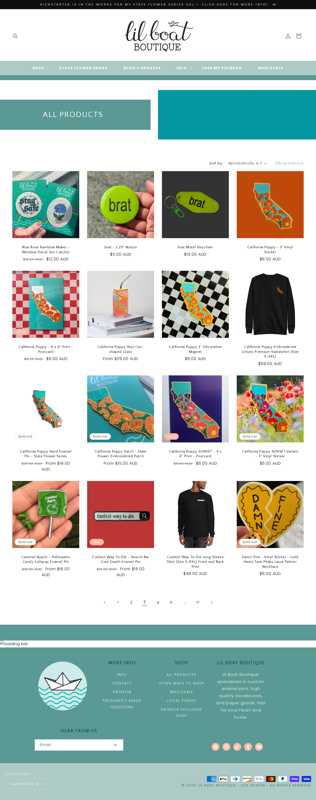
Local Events (181, 700)
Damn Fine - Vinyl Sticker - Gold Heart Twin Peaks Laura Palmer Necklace (270, 562)
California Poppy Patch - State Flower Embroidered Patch (121, 453)
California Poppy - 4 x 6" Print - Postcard (46, 349)
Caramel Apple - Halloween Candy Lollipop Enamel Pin (45, 559)
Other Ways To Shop (181, 683)
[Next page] (211, 602)
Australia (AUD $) (24, 783)
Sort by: (216, 163)
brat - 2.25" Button (120, 247)
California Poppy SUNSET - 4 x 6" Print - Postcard (195, 453)
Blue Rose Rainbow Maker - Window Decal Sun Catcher (46, 249)
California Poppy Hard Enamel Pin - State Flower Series (46, 453)
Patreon (122, 691)
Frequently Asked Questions (122, 703)
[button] (15, 36)
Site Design (253, 785)
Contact (122, 683)
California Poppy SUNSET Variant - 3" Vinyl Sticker (270, 453)
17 (197, 602)
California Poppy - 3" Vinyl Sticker (270, 249)
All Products (181, 674)
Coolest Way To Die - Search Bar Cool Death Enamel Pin (120, 559)
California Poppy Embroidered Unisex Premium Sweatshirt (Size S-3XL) (270, 352)
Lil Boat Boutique (217, 785)
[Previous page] (104, 602)
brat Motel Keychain (195, 247)
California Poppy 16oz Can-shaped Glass (121, 349)
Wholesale (181, 691)
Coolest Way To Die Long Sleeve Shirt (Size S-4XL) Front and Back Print (195, 562)
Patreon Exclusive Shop (181, 712)
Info (122, 674)
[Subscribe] (114, 745)
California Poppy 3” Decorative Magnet (195, 349)
